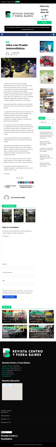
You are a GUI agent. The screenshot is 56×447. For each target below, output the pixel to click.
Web (3, 280)
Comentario (5, 236)
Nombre (4, 264)
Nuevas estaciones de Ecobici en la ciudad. (25, 186)
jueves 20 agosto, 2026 (10, 319)
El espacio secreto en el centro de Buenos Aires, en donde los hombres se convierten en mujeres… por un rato (46, 135)
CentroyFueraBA (15, 52)
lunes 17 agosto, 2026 (37, 319)
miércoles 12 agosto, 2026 (38, 334)
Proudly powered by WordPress (21, 444)
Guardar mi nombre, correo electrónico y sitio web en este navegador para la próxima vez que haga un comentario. (17, 292)
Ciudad (7, 42)
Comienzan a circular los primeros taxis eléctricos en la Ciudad (46, 150)
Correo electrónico (7, 272)
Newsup (33, 444)
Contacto (44, 22)
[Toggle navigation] (27, 34)
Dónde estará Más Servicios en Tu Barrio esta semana (45, 143)
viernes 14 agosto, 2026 (10, 334)
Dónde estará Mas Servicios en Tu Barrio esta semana (45, 164)
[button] (51, 34)
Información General (8, 313)
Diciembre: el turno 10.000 (11, 186)
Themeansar (39, 444)
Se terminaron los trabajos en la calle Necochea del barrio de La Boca (41, 331)
